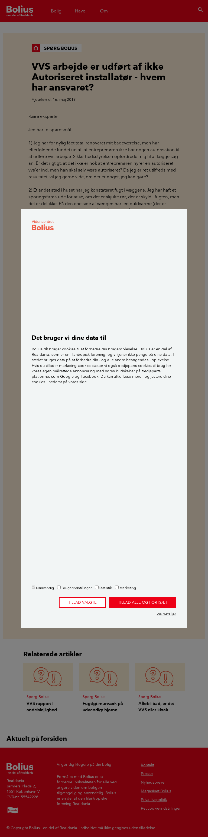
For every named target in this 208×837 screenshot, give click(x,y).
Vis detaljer (166, 614)
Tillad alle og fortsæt (142, 602)
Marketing (127, 588)
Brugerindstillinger (76, 588)
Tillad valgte (82, 602)
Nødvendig (44, 588)
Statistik (105, 588)
